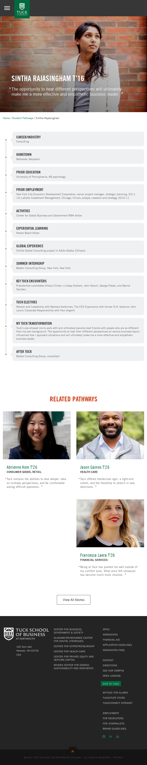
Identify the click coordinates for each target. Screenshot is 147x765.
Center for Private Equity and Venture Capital (74, 658)
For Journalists (113, 723)
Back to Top (73, 750)
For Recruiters (113, 718)
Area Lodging (112, 675)
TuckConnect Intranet (118, 702)
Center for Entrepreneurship (74, 646)
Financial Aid (111, 639)
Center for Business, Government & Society (68, 631)
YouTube (117, 736)
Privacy (118, 757)
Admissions (110, 634)
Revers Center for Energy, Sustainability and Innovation (73, 666)
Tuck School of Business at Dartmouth (22, 9)
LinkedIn (110, 736)
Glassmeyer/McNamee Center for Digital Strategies (73, 639)
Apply (106, 629)
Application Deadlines (117, 644)
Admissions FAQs (114, 650)
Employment (111, 713)
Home (6, 118)
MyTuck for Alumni (115, 692)
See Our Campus (113, 670)
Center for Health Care (69, 651)
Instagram (103, 736)
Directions (110, 665)
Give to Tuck (111, 683)
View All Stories (73, 599)
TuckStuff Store (114, 697)
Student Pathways (22, 118)
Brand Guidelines (114, 728)
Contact (108, 660)
